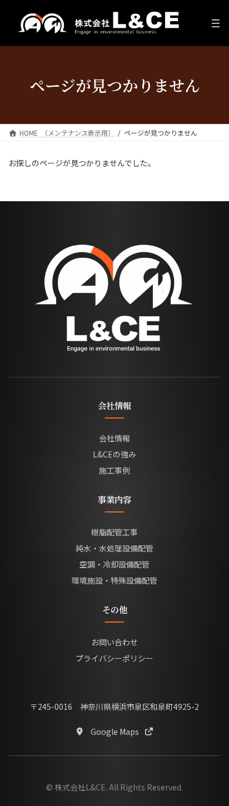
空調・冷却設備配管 (114, 564)
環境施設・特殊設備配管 (114, 580)
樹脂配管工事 (114, 532)
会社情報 (114, 438)
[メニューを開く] (215, 23)
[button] (114, 731)
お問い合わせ (114, 642)
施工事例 (114, 470)
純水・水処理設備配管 (114, 548)
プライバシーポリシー (114, 658)
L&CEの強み (114, 454)
